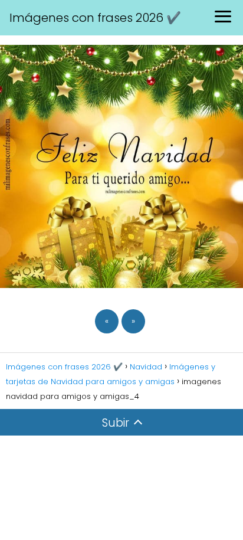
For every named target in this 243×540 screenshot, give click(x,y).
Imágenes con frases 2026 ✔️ (95, 17)
